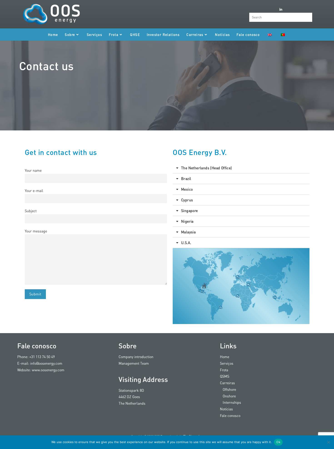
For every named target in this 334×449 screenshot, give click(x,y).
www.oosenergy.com (48, 369)
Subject (31, 210)
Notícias (226, 409)
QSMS (224, 376)
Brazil (186, 178)
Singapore (189, 210)
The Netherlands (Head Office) (206, 167)
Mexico (187, 189)
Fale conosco (230, 415)
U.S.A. (186, 242)
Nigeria (187, 221)
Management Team (134, 363)
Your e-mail (34, 190)
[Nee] (328, 442)
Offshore (228, 389)
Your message (36, 231)
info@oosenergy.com (46, 363)
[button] (241, 168)
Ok (278, 442)
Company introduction (136, 356)
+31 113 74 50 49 (42, 356)
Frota (224, 369)
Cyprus (187, 199)
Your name (33, 170)
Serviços (226, 363)
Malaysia (188, 231)
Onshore (228, 396)
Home (224, 356)
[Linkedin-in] (281, 9)
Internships (230, 402)
